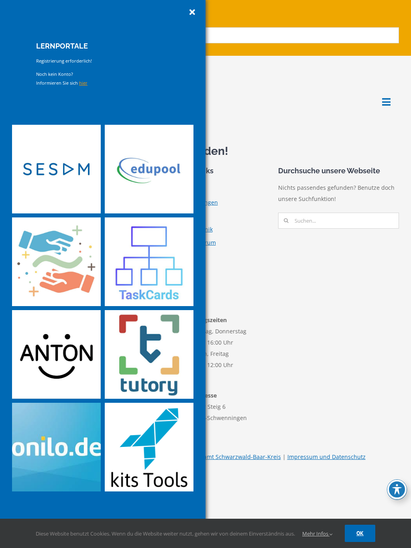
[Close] (192, 12)
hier (83, 83)
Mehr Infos (316, 533)
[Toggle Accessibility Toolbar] (397, 489)
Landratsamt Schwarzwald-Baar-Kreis (230, 457)
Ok (360, 533)
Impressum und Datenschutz (326, 457)
